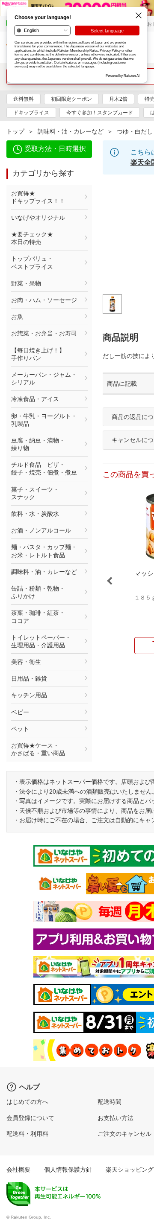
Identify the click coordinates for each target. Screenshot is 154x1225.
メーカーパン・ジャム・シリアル (44, 378)
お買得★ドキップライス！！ (38, 197)
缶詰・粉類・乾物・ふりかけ (38, 592)
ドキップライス (31, 113)
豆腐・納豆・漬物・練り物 (38, 444)
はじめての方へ (27, 1101)
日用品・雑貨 (29, 678)
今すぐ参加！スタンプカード (99, 113)
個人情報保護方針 (68, 1169)
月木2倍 (118, 99)
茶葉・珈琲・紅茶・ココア (38, 616)
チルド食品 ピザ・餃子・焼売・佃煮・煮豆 (44, 468)
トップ (15, 131)
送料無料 (23, 99)
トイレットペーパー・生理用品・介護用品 (41, 641)
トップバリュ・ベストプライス (32, 262)
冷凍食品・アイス (35, 399)
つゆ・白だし (135, 131)
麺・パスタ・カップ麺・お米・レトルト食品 (44, 551)
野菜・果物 (26, 283)
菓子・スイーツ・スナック (35, 493)
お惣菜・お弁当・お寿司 (44, 333)
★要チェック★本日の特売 (32, 238)
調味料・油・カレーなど (71, 131)
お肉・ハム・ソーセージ (44, 300)
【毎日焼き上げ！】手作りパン (38, 354)
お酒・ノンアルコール (41, 530)
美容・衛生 (26, 661)
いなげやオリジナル (38, 217)
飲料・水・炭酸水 (35, 513)
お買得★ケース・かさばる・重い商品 (38, 749)
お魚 (17, 316)
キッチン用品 (29, 695)
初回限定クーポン (71, 99)
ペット (20, 728)
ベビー (20, 712)
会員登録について (30, 1117)
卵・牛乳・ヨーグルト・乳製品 (44, 420)
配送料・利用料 (27, 1133)
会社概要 (18, 1169)
